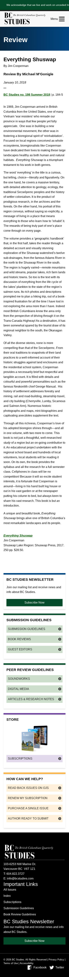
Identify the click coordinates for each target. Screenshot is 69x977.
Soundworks (19, 678)
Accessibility (26, 963)
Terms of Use (10, 963)
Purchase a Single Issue (28, 808)
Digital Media (18, 688)
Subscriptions (20, 758)
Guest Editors (20, 649)
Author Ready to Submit (28, 818)
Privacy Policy (56, 959)
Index (7, 895)
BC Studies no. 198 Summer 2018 (26, 94)
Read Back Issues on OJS (28, 787)
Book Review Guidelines (19, 914)
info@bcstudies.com (20, 878)
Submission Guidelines (26, 628)
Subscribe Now (34, 602)
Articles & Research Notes (31, 699)
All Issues (9, 889)
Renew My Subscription (27, 798)
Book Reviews (19, 639)
